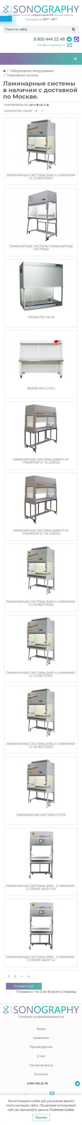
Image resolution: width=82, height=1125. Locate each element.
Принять (41, 1117)
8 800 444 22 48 (49, 39)
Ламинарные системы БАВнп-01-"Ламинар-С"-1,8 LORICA (41, 532)
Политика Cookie (62, 1110)
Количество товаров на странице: (18, 110)
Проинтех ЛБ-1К (41, 317)
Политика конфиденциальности (41, 1016)
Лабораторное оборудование (32, 71)
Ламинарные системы (22, 75)
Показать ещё (24, 986)
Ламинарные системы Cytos (41, 815)
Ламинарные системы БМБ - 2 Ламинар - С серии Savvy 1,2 (41, 959)
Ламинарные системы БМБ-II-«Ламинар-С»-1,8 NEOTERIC (41, 745)
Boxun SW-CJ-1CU (41, 388)
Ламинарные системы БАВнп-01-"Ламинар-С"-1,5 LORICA (41, 461)
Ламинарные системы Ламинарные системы (41, 248)
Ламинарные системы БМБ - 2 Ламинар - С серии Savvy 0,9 (41, 888)
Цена (33, 104)
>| (28, 976)
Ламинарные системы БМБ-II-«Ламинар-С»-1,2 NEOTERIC (41, 177)
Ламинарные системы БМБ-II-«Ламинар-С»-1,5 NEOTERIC (41, 674)
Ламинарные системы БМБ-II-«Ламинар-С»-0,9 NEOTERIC (41, 603)
